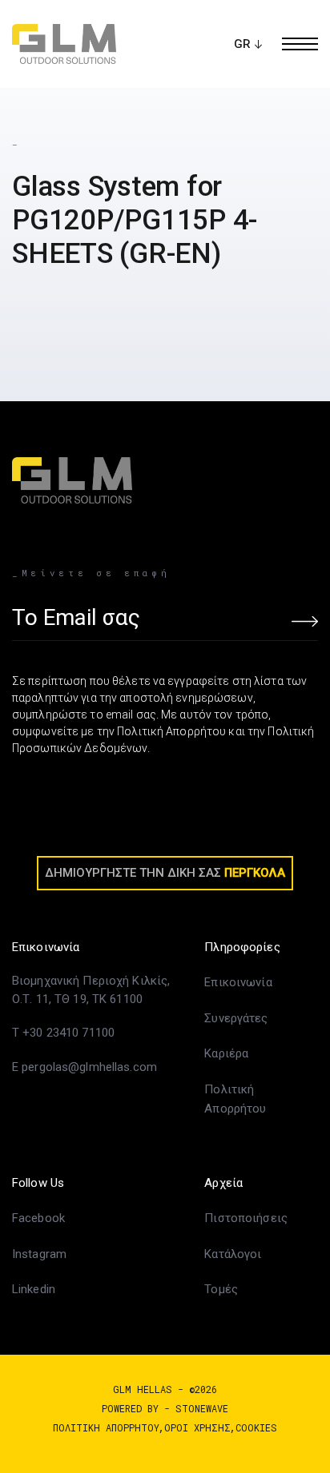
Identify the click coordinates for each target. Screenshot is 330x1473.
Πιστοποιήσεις (246, 1218)
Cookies (256, 1427)
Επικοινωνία (238, 982)
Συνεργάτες (236, 1018)
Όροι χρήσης (197, 1427)
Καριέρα (226, 1053)
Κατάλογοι (232, 1254)
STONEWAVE (201, 1408)
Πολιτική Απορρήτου (106, 1427)
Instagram (39, 1254)
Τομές (221, 1289)
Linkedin (33, 1289)
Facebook (38, 1218)
